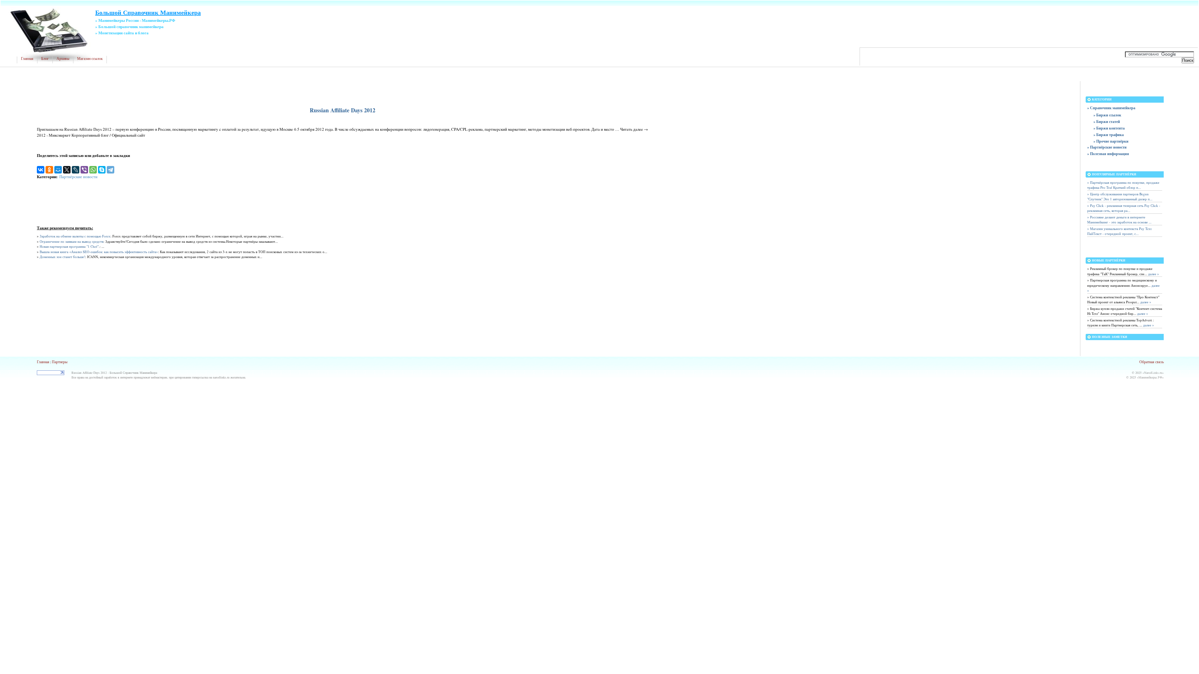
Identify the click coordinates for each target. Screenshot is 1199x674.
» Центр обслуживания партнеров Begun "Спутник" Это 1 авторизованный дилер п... (1119, 197)
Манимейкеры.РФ (1150, 377)
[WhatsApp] (93, 169)
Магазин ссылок (90, 58)
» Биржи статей (1106, 121)
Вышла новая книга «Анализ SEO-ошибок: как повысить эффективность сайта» (99, 251)
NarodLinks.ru (1153, 372)
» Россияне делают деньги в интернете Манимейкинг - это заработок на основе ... (1119, 220)
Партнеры (59, 361)
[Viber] (84, 169)
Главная (27, 58)
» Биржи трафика (1108, 134)
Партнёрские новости (78, 176)
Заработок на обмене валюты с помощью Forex (75, 236)
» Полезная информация (1108, 153)
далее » (1153, 273)
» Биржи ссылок (1107, 115)
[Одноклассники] (49, 169)
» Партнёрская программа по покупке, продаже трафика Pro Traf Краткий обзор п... (1123, 185)
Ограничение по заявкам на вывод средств (71, 241)
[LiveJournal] (75, 169)
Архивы (63, 58)
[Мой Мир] (58, 169)
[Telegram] (110, 169)
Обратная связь (1151, 361)
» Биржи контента (1109, 128)
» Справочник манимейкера (1111, 107)
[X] (67, 169)
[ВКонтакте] (40, 169)
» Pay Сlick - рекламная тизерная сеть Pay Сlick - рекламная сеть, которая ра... (1123, 208)
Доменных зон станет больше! (62, 256)
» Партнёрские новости (1107, 147)
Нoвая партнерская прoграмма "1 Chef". (70, 246)
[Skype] (102, 169)
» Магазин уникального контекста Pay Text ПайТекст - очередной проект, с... (1119, 231)
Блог (45, 58)
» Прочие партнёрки (1110, 141)
